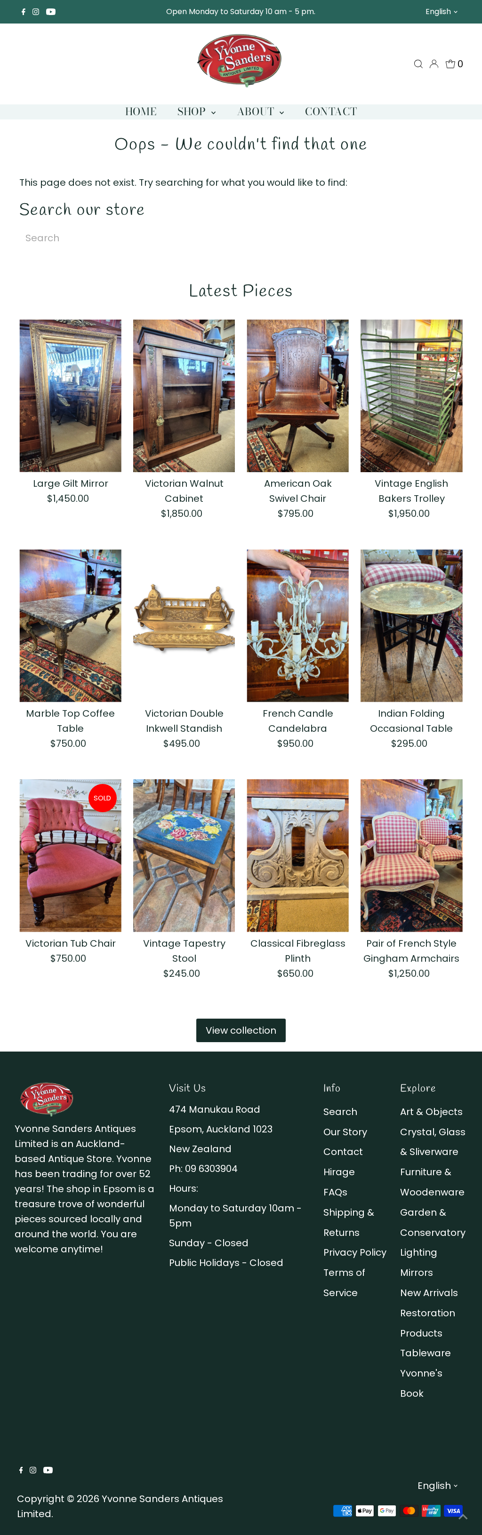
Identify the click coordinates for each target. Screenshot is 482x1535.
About (257, 111)
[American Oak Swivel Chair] (298, 395)
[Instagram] (35, 11)
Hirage (339, 1172)
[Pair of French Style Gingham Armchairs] (412, 855)
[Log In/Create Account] (434, 64)
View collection (241, 1030)
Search (340, 1111)
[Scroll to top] (463, 1516)
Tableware (425, 1353)
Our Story (345, 1132)
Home (140, 111)
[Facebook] (23, 11)
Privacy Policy (354, 1252)
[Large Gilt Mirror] (70, 395)
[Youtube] (51, 11)
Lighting (418, 1252)
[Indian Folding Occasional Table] (412, 625)
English (438, 11)
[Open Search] (418, 64)
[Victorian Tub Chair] (70, 855)
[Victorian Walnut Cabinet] (184, 395)
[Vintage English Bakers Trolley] (412, 395)
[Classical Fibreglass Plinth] (298, 855)
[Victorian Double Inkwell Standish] (184, 625)
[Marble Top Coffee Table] (70, 625)
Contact (331, 111)
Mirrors (416, 1272)
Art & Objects (431, 1111)
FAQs (335, 1192)
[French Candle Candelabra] (298, 625)
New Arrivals (429, 1292)
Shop (193, 111)
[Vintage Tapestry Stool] (184, 855)
